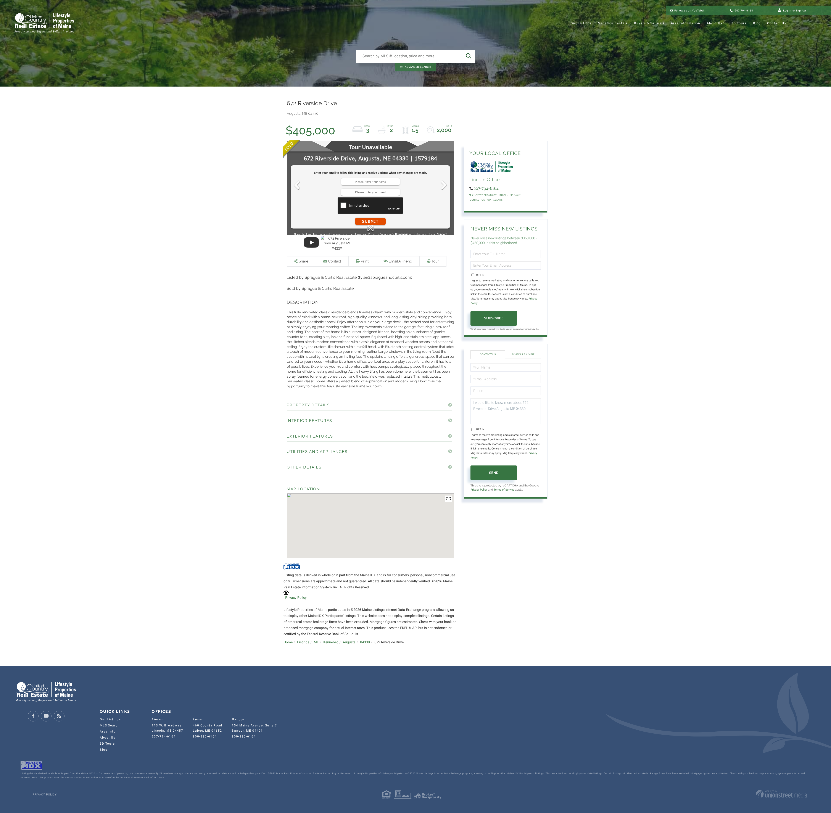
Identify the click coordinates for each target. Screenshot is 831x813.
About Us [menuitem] (714, 23)
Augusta (349, 642)
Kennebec (330, 642)
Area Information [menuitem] (685, 23)
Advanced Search (418, 67)
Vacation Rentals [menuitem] (613, 23)
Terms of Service (504, 489)
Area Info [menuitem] (108, 731)
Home (288, 642)
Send (493, 473)
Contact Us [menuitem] (776, 23)
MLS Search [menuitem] (110, 725)
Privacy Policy (296, 598)
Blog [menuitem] (757, 23)
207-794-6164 (743, 10)
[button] (468, 56)
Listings (303, 642)
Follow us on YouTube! (689, 10)
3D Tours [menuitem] (739, 23)
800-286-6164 (205, 736)
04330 (365, 642)
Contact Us (477, 200)
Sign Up (801, 10)
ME (316, 642)
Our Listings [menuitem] (581, 23)
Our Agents (494, 200)
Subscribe (494, 318)
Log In (787, 10)
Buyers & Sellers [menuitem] (648, 23)
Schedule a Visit (523, 354)
